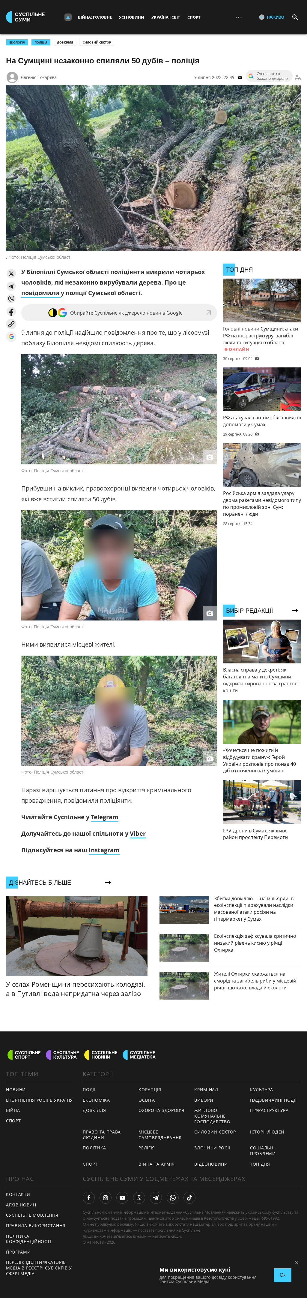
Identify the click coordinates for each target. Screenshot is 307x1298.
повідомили (41, 293)
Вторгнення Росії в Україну (39, 1100)
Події (89, 1089)
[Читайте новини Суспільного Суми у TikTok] (189, 1198)
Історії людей (267, 1132)
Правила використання (35, 1225)
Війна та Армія (157, 1164)
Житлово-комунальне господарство (212, 1115)
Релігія (147, 1148)
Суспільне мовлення (32, 1215)
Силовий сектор (97, 42)
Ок (282, 1275)
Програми (18, 1252)
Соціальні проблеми (263, 1150)
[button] (11, 273)
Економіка (96, 1100)
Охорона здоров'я (161, 1110)
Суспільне (191, 1230)
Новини (16, 1089)
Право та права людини (102, 1134)
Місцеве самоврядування (160, 1134)
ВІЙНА (13, 1110)
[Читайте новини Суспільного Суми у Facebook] (89, 1198)
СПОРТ (13, 1121)
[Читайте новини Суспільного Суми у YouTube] (122, 1198)
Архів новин (21, 1205)
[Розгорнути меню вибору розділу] (68, 17)
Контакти (18, 1194)
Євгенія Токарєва (39, 77)
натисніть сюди (166, 1236)
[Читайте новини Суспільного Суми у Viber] (139, 1198)
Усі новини (131, 17)
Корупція (150, 1089)
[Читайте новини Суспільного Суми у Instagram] (106, 1198)
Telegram (104, 817)
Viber (138, 833)
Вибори (203, 1100)
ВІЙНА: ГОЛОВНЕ (95, 17)
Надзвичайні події (273, 1100)
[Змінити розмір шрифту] (298, 77)
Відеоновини (211, 1164)
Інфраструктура (269, 1110)
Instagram (104, 850)
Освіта (147, 1100)
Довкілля (65, 42)
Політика (94, 1148)
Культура (261, 1089)
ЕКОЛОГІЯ (17, 42)
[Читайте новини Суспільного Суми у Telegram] (156, 1198)
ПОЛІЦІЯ (40, 42)
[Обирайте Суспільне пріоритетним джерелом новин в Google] (11, 336)
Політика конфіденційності (28, 1239)
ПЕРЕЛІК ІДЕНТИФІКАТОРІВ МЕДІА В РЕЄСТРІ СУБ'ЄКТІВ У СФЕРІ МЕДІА (39, 1267)
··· (238, 17)
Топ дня (260, 1164)
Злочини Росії (212, 1148)
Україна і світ (165, 17)
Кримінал (206, 1089)
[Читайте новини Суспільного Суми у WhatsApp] (173, 1198)
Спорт (194, 17)
